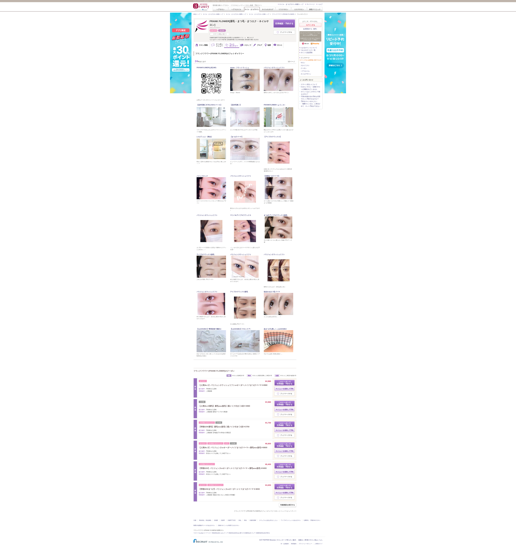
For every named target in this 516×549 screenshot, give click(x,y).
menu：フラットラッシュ (239, 68)
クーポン (304, 68)
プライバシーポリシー (305, 543)
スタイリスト (305, 65)
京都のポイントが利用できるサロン (228, 525)
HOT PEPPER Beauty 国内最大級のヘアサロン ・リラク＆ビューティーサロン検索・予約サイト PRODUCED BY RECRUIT (201, 6)
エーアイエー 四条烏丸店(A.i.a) (213, 533)
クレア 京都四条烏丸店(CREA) (260, 533)
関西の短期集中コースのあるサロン (204, 525)
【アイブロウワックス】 (273, 137)
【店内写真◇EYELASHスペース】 (209, 105)
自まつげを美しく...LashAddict (275, 329)
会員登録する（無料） (310, 29)
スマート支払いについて (309, 84)
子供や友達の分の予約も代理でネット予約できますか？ (310, 98)
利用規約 (293, 543)
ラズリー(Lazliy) (198, 533)
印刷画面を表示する (287, 505)
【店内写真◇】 (235, 105)
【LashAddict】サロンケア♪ (240, 329)
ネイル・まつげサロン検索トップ (291, 4)
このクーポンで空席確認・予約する (284, 383)
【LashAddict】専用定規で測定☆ (209, 329)
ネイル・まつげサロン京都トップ (259, 14)
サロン (303, 63)
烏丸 (240, 520)
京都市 (223, 520)
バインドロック (202, 176)
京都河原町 (253, 520)
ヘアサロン (220, 9)
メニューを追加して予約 (285, 388)
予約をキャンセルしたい (309, 101)
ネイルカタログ (267, 9)
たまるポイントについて (309, 48)
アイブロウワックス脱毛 (205, 254)
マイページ (311, 4)
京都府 (216, 520)
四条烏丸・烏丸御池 (205, 520)
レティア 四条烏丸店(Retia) (231, 533)
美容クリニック (314, 9)
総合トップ (197, 14)
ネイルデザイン (306, 74)
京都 (195, 520)
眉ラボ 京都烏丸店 (245, 533)
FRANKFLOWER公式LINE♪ (207, 68)
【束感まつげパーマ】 (272, 176)
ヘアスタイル (236, 9)
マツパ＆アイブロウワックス (240, 215)
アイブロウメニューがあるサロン (291, 520)
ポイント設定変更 (306, 53)
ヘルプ (320, 4)
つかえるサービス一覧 (308, 50)
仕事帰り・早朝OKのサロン (312, 520)
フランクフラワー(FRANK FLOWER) (283, 14)
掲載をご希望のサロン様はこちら (310, 540)
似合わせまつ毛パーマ (272, 292)
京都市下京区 (232, 520)
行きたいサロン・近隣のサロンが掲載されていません (310, 88)
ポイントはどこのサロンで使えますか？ (310, 93)
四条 (245, 520)
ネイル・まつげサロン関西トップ (236, 14)
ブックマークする (286, 32)
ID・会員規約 (285, 543)
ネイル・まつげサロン (252, 9)
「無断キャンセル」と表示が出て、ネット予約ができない (310, 105)
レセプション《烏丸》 (205, 137)
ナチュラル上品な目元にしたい (268, 520)
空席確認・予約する (284, 23)
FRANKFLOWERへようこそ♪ (274, 105)
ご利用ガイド (318, 543)
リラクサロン (283, 9)
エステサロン (299, 9)
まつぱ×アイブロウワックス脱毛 (275, 215)
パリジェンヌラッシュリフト (274, 68)
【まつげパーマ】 (236, 137)
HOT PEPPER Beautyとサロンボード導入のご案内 (277, 540)
